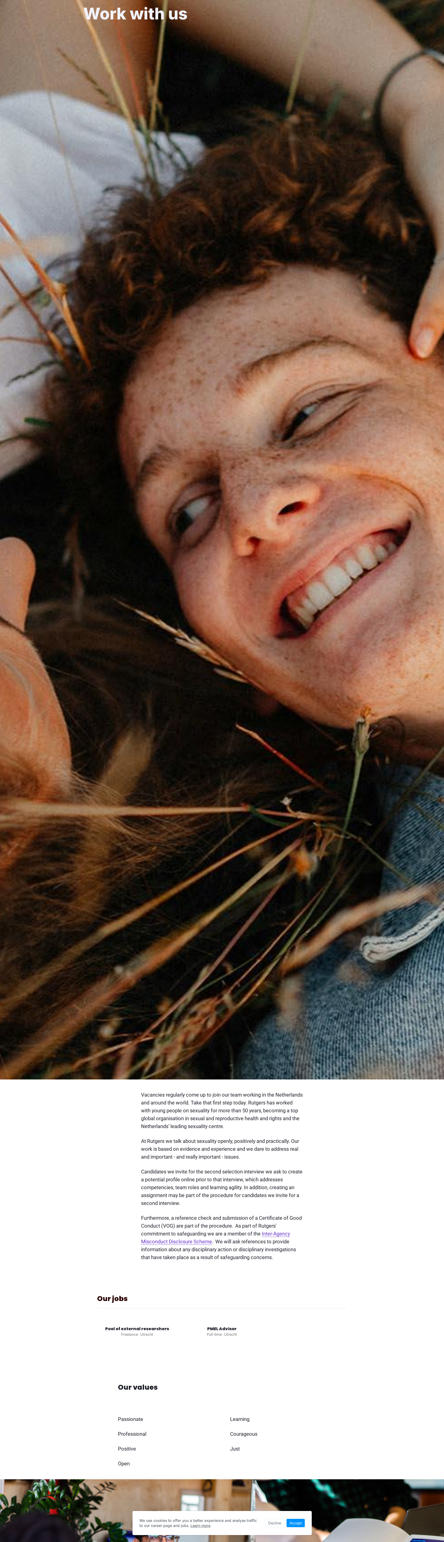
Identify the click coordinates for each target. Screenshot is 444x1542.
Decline (274, 1523)
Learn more (200, 1525)
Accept (296, 1523)
